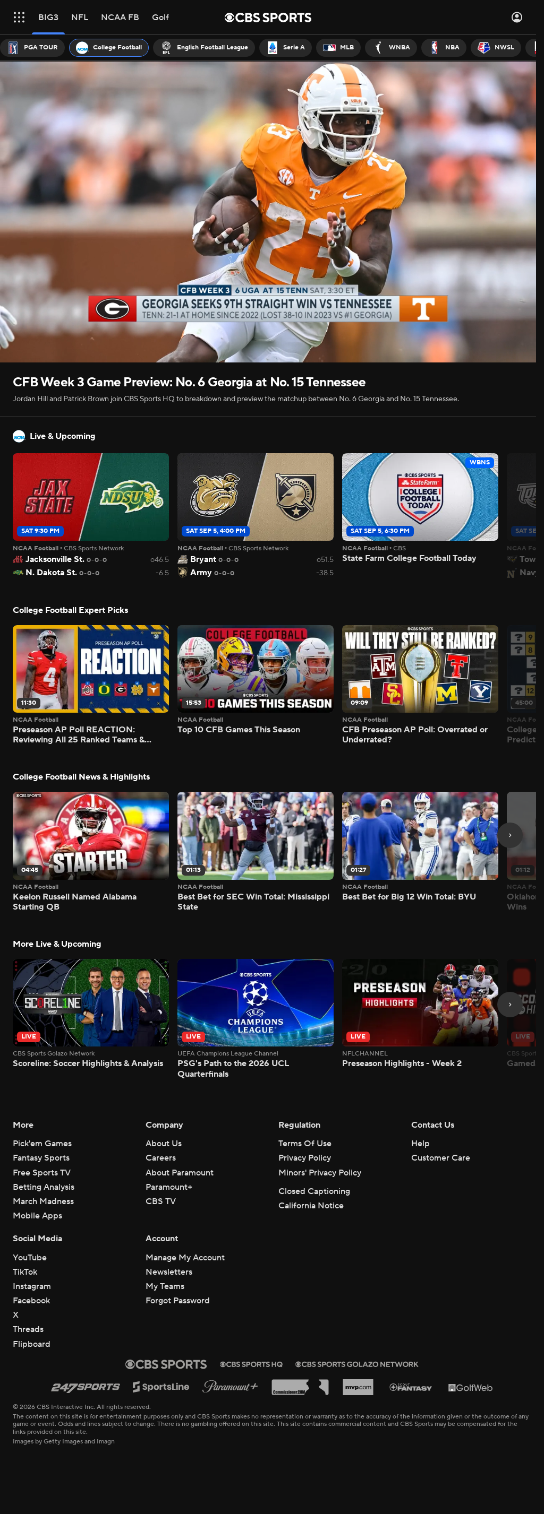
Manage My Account (185, 1257)
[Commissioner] (300, 1387)
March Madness (43, 1201)
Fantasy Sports (41, 1158)
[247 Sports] (85, 1387)
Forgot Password (178, 1300)
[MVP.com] (358, 1387)
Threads (28, 1329)
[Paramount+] (230, 1387)
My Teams (165, 1286)
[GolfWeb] (470, 1387)
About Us (164, 1143)
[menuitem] (32, 48)
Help (420, 1143)
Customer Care (440, 1158)
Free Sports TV (42, 1172)
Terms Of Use (305, 1143)
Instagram (32, 1286)
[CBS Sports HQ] (251, 1364)
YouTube (30, 1257)
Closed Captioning (314, 1191)
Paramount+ (169, 1187)
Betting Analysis (43, 1187)
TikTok (25, 1272)
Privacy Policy (304, 1158)
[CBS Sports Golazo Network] (357, 1364)
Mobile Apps (37, 1215)
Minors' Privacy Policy (319, 1172)
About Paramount (180, 1172)
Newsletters (169, 1272)
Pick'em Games (42, 1143)
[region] (268, 211)
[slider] (268, 331)
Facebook (31, 1300)
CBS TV (161, 1201)
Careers (161, 1158)
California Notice (311, 1205)
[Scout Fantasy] (411, 1386)
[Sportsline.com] (161, 1387)
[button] (19, 17)
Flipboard (31, 1344)
